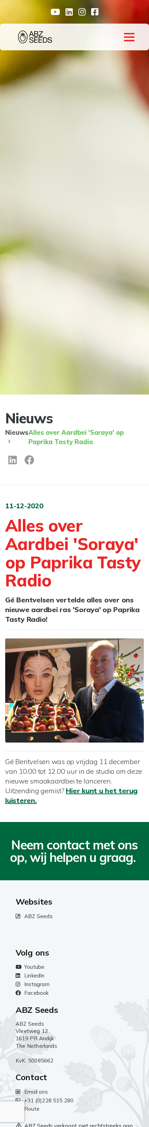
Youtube (34, 967)
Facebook (36, 993)
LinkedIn (34, 975)
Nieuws (16, 433)
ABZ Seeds (38, 916)
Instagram (37, 984)
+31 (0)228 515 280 (48, 1100)
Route (32, 1108)
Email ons (36, 1091)
